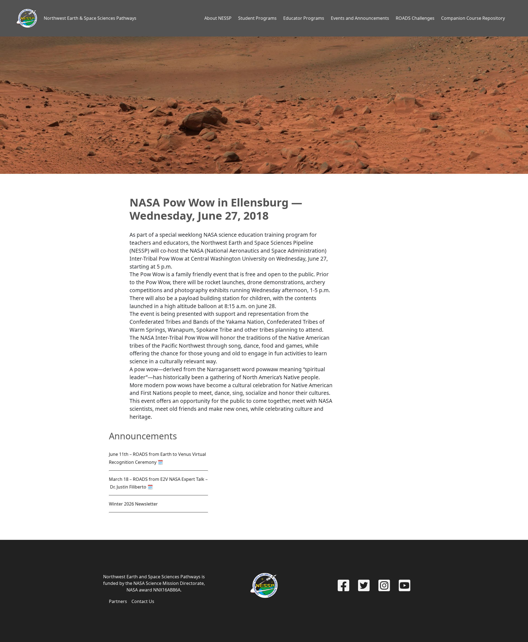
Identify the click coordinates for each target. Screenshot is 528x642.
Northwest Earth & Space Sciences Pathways (90, 18)
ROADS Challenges (415, 18)
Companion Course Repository (473, 18)
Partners (118, 601)
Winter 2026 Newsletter (133, 504)
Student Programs (257, 18)
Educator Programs (303, 18)
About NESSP (218, 18)
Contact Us (142, 601)
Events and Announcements (360, 18)
